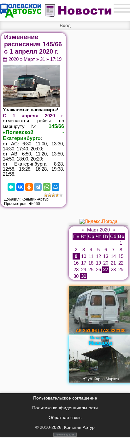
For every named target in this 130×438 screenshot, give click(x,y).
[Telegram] (38, 187)
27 (105, 269)
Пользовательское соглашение (65, 397)
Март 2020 (98, 229)
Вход (65, 25)
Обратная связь (65, 417)
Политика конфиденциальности (65, 407)
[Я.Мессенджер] (11, 187)
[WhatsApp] (46, 187)
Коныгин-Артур (35, 199)
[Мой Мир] (55, 187)
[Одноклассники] (29, 187)
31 (42, 59)
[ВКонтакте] (20, 187)
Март (29, 59)
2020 (14, 59)
